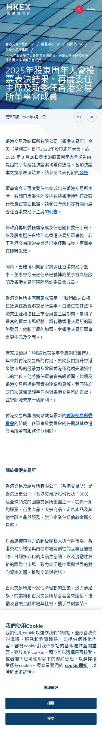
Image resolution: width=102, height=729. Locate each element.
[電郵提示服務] (79, 117)
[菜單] (91, 9)
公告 (83, 172)
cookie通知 (76, 665)
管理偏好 (51, 687)
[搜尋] (79, 9)
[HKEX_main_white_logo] (24, 9)
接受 (50, 718)
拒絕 (50, 703)
